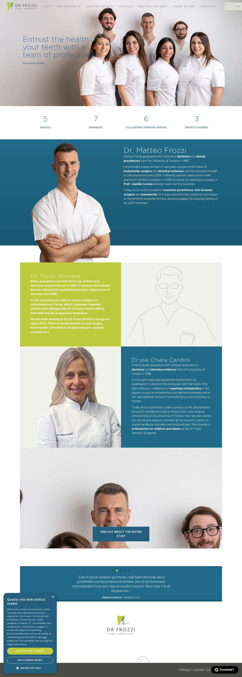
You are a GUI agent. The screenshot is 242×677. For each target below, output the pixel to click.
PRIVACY (185, 670)
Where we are (184, 6)
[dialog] (30, 633)
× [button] (52, 596)
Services (126, 6)
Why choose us (69, 6)
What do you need (152, 6)
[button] (224, 669)
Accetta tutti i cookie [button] (30, 650)
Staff (46, 6)
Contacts (208, 6)
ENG (237, 6)
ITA (228, 6)
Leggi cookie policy (17, 644)
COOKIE (199, 670)
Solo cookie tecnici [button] (30, 660)
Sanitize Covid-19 (99, 6)
